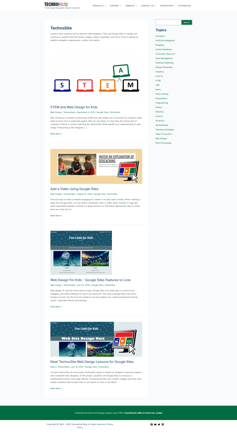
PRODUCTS (98, 5)
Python (159, 107)
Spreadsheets (162, 125)
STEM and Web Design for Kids (74, 107)
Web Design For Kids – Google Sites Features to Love (90, 280)
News (53, 367)
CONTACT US (147, 5)
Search (186, 22)
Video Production (164, 134)
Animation (160, 36)
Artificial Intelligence (165, 40)
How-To (159, 76)
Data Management (164, 58)
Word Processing (163, 143)
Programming (162, 103)
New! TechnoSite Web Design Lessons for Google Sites (92, 362)
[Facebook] (151, 424)
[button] (105, 6)
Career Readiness (164, 49)
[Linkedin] (163, 424)
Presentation (161, 98)
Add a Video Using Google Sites (74, 189)
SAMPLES (130, 5)
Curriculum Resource (165, 54)
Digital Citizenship (164, 67)
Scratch (159, 116)
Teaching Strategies (165, 129)
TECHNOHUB (184, 5)
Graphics (160, 71)
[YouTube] (155, 424)
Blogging (160, 45)
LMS (158, 85)
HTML (158, 80)
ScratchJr (160, 120)
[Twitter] (159, 424)
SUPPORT (114, 5)
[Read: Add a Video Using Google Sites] (96, 166)
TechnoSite (115, 112)
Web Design (55, 112)
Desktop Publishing (165, 62)
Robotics (160, 111)
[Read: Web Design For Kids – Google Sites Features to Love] (81, 252)
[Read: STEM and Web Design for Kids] (96, 77)
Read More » (56, 133)
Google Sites (103, 112)
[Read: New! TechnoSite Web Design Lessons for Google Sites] (96, 339)
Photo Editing (162, 94)
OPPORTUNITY (167, 5)
